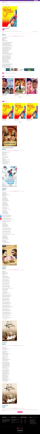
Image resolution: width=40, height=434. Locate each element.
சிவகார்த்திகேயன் (34, 423)
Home (11, 2)
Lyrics (3, 29)
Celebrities (19, 2)
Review (25, 419)
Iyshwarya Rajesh (30, 409)
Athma (15, 94)
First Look (26, 2)
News (13, 2)
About (30, 2)
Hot (28, 2)
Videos (24, 2)
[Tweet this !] (3, 34)
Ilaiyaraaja (5, 76)
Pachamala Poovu (4, 119)
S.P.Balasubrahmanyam (13, 76)
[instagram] (0, 219)
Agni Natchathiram (4, 94)
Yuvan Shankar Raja (6, 348)
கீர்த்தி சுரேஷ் (31, 423)
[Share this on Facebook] (2, 34)
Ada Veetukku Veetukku (17, 119)
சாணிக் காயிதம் (31, 422)
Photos (22, 2)
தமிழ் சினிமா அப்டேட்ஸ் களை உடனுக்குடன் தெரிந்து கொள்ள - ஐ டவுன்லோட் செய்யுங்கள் (13, 150)
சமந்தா (34, 422)
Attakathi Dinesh (26, 409)
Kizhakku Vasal (6, 101)
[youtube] (0, 218)
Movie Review (15, 2)
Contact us (33, 2)
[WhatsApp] (5, 34)
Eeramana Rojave (29, 94)
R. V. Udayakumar (8, 76)
